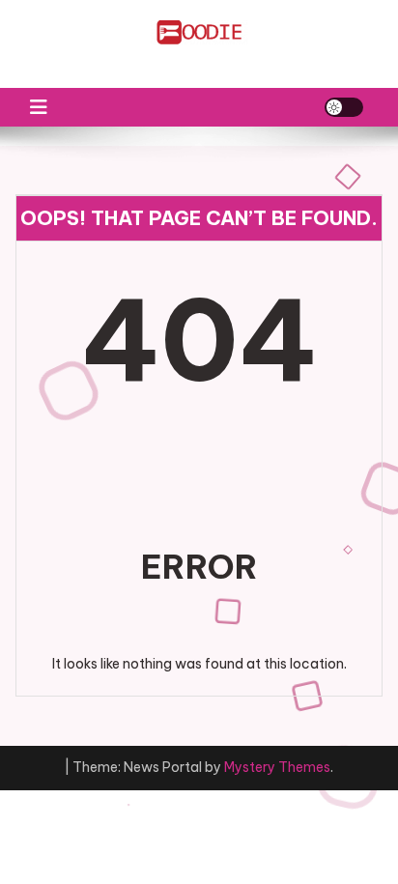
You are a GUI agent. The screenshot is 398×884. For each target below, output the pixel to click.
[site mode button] (344, 107)
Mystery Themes (277, 767)
